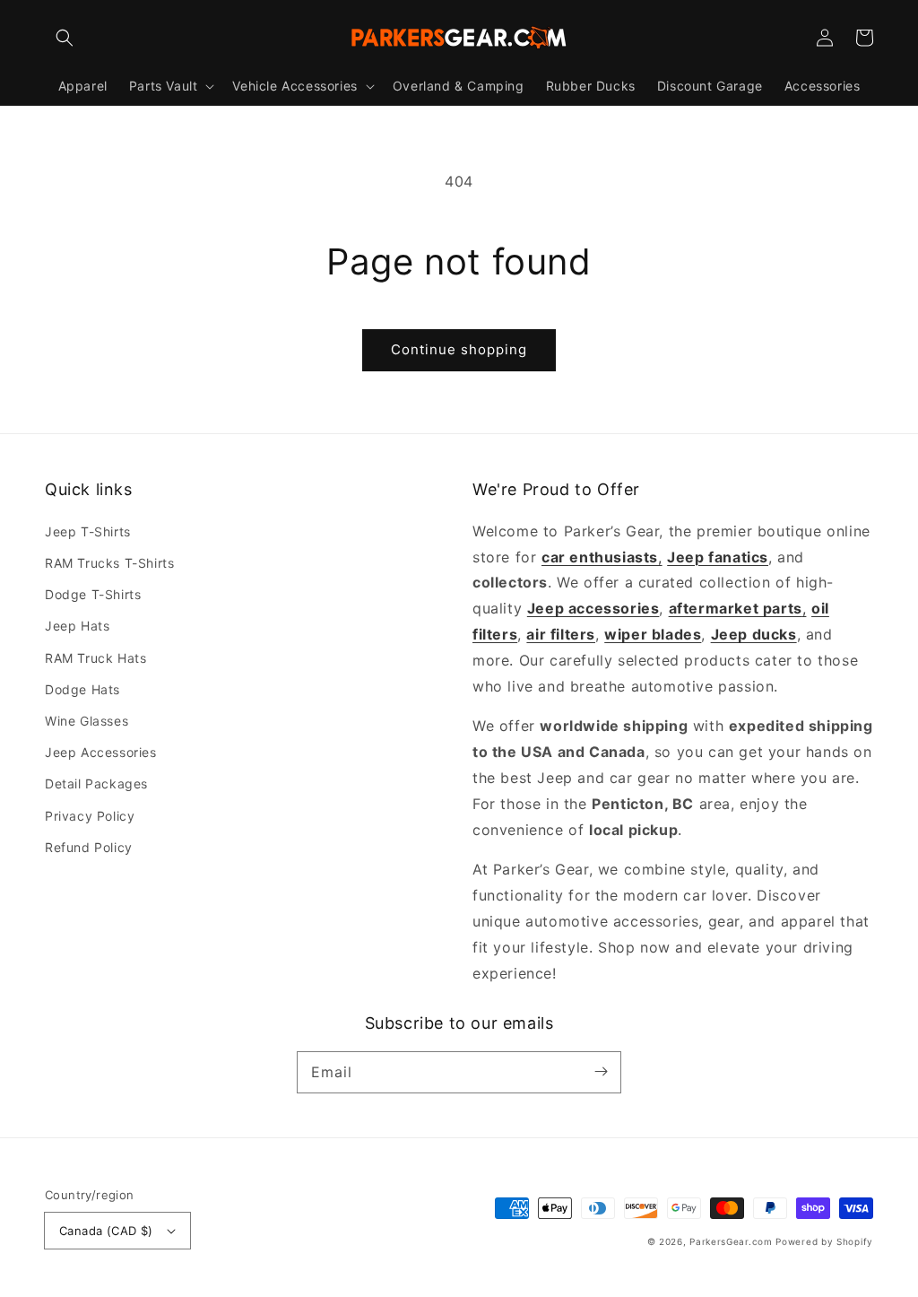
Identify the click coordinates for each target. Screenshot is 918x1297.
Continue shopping (459, 349)
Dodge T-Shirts (93, 594)
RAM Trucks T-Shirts (109, 562)
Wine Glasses (86, 720)
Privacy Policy (89, 815)
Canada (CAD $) (106, 1230)
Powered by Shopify (824, 1241)
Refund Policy (89, 847)
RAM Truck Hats (95, 658)
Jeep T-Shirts (88, 531)
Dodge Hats (82, 689)
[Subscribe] (600, 1072)
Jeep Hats (77, 625)
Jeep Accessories (101, 752)
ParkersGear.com (731, 1241)
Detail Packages (96, 783)
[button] (64, 37)
